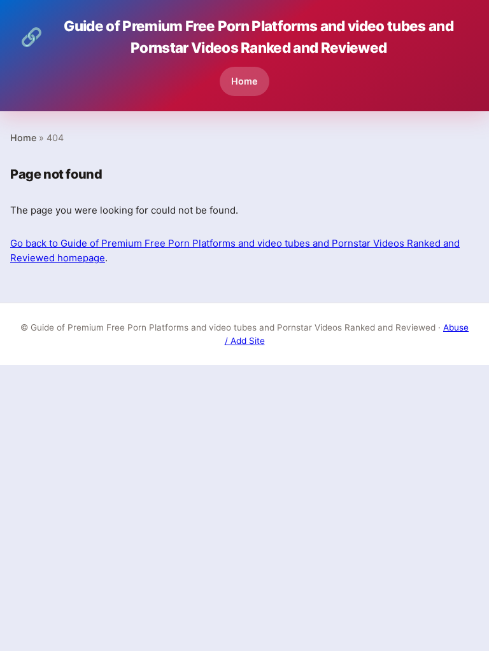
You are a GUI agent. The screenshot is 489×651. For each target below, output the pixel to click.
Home (244, 81)
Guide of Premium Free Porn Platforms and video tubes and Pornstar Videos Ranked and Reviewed (236, 36)
